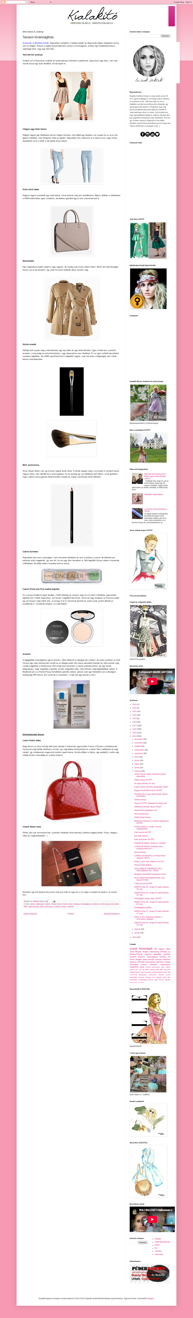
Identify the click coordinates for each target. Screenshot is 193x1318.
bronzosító (156, 967)
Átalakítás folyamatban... (154, 494)
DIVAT (157, 1245)
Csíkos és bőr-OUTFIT (143, 883)
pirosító (151, 959)
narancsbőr (134, 982)
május (137, 764)
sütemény (160, 962)
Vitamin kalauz (140, 800)
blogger (139, 959)
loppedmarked (135, 972)
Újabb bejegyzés (30, 914)
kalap (145, 959)
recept (145, 951)
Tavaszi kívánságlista (143, 865)
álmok (32, 904)
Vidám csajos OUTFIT (143, 780)
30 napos (159, 949)
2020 (134, 715)
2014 (134, 736)
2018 (134, 722)
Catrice (47, 904)
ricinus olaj (166, 972)
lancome (167, 969)
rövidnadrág (142, 980)
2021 (134, 711)
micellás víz (165, 957)
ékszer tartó (153, 980)
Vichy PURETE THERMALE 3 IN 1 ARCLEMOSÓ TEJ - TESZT (148, 870)
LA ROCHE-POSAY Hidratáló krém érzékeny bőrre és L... (148, 847)
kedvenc (141, 957)
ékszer (59, 904)
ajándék (157, 954)
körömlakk (146, 948)
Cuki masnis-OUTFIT (142, 832)
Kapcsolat (159, 1254)
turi (143, 969)
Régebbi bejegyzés (112, 914)
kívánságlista (85, 904)
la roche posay (104, 904)
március (137, 771)
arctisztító (141, 962)
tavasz (63, 906)
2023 (134, 704)
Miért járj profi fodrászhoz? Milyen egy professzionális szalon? (155, 476)
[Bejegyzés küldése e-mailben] (54, 901)
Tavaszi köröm (140, 852)
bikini (161, 969)
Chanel (53, 904)
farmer (65, 904)
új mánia (141, 982)
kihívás (163, 951)
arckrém (133, 957)
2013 (134, 937)
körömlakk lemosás (137, 977)
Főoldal (71, 914)
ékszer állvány (164, 980)
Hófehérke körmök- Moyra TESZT (147, 807)
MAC (25, 906)
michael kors (150, 977)
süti (140, 969)
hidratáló (153, 965)
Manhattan (143, 975)
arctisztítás (134, 965)
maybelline (134, 967)
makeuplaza (165, 965)
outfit (41, 906)
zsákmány (166, 959)
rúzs (136, 969)
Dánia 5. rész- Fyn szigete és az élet (149, 861)
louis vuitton (114, 904)
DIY (156, 1248)
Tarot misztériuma (141, 814)
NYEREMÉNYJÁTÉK (142, 908)
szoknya (57, 906)
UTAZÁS (158, 1251)
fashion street (164, 975)
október (137, 746)
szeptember (139, 750)
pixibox (152, 962)
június (137, 760)
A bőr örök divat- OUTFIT (144, 839)
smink (133, 948)
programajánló (157, 972)
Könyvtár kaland (140, 836)
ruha (132, 951)
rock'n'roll (133, 975)
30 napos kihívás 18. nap (144, 783)
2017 (134, 726)
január (137, 933)
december (138, 739)
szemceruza (48, 906)
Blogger (150, 1298)
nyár (147, 962)
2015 (134, 733)
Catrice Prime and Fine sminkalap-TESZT (151, 787)
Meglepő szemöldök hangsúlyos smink (150, 874)
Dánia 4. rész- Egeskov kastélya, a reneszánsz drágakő (148, 918)
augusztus (138, 753)
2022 (134, 708)
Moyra (138, 951)
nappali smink (161, 977)
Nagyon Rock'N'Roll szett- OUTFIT (148, 790)
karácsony (154, 951)
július (136, 757)
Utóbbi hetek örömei (142, 817)
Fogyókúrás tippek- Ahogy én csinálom (150, 843)
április (137, 768)
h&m (70, 904)
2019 (134, 718)
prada (132, 969)
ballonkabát (40, 904)
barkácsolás (154, 969)
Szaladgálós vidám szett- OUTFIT (147, 898)
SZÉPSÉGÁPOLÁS (162, 1242)
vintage (167, 962)
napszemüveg (33, 906)
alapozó (133, 962)
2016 (134, 729)
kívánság (76, 904)
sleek (142, 967)
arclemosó (153, 975)
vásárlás (70, 906)
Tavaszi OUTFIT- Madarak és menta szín (150, 803)
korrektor (94, 904)
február (137, 929)
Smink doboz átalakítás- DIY (145, 810)
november (138, 743)
